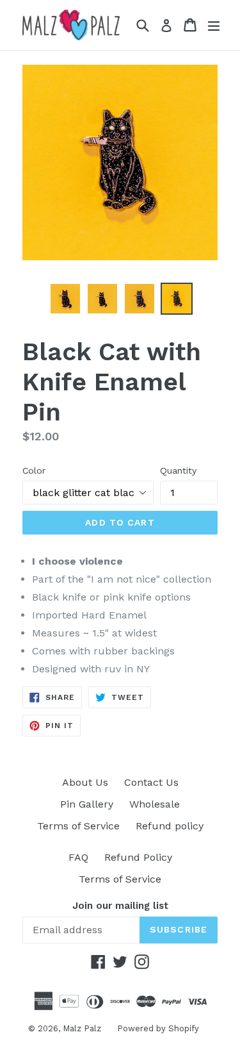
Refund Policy (138, 857)
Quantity (178, 470)
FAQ (78, 857)
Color (33, 470)
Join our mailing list (120, 905)
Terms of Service (78, 826)
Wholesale (154, 804)
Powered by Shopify (158, 1028)
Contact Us (151, 782)
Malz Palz (82, 1028)
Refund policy (170, 826)
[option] (65, 298)
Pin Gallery (86, 804)
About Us (85, 782)
